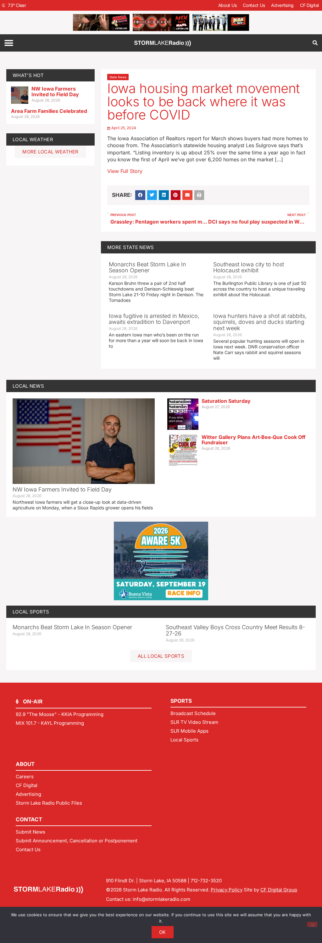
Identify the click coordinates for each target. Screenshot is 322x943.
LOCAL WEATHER (33, 139)
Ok (162, 932)
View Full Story (124, 171)
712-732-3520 (206, 881)
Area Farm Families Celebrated (49, 111)
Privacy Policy (226, 890)
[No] (312, 924)
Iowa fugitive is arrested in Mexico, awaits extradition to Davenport (154, 319)
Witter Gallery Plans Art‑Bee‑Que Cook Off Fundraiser (253, 440)
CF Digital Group (278, 890)
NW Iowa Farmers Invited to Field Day (55, 91)
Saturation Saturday (226, 401)
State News (117, 77)
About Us (227, 5)
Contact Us (254, 5)
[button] (9, 43)
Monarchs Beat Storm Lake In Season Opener (147, 267)
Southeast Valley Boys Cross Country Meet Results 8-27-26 (235, 630)
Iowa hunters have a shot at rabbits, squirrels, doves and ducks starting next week (260, 322)
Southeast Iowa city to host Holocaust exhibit (248, 267)
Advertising (282, 5)
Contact (29, 819)
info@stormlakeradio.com (161, 899)
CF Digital (309, 5)
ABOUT (25, 764)
